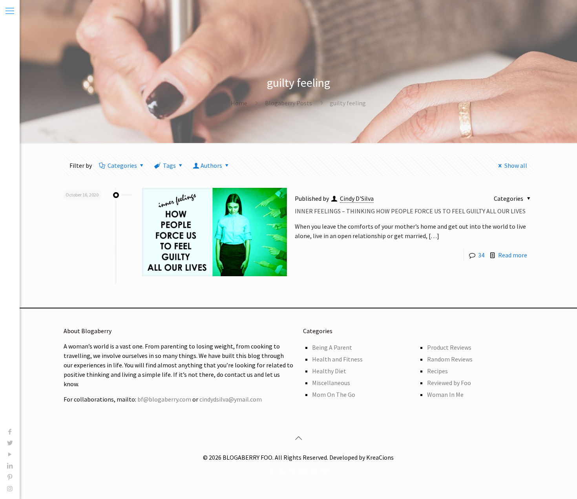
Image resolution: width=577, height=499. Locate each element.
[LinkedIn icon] (9, 466)
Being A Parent (332, 347)
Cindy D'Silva (357, 198)
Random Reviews (450, 359)
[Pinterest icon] (9, 477)
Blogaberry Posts (288, 103)
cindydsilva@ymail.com (230, 399)
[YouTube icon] (9, 454)
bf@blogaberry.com (164, 399)
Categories (122, 165)
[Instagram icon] (9, 488)
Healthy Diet (329, 371)
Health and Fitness (337, 359)
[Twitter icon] (9, 443)
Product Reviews (449, 347)
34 (481, 255)
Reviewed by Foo (449, 383)
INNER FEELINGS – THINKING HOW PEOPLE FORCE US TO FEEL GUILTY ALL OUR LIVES (410, 211)
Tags (169, 165)
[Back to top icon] (298, 438)
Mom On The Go (333, 394)
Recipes (437, 371)
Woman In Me (445, 394)
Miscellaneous (331, 383)
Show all (515, 165)
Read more (512, 255)
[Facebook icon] (9, 431)
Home (239, 103)
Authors (211, 165)
